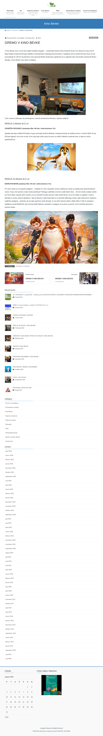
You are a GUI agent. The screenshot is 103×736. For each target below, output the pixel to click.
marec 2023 (9, 574)
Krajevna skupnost (11, 416)
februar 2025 (9, 493)
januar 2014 (9, 646)
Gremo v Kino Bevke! (19, 377)
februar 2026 (9, 459)
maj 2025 (8, 480)
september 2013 (10, 650)
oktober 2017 (9, 603)
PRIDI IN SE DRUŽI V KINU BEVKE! (24, 325)
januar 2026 (9, 464)
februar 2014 (9, 642)
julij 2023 (8, 557)
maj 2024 (8, 523)
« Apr (6, 717)
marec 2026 (9, 455)
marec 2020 (9, 595)
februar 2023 (9, 578)
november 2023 (10, 544)
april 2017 (8, 608)
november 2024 (10, 506)
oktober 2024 (9, 510)
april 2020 (8, 591)
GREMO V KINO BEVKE (35, 278)
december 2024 (10, 502)
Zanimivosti (9, 441)
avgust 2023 (9, 553)
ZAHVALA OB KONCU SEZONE (23, 315)
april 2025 (8, 485)
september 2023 (10, 548)
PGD (6, 428)
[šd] (47, 693)
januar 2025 (9, 497)
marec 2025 (9, 489)
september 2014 (10, 633)
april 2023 (8, 569)
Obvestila (26, 266)
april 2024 (8, 527)
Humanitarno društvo (12, 407)
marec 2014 (9, 637)
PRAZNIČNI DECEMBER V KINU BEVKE (26, 356)
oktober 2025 (9, 472)
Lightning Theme (51, 731)
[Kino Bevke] (14, 278)
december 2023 (10, 540)
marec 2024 (9, 531)
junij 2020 (8, 586)
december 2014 (10, 625)
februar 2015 (9, 620)
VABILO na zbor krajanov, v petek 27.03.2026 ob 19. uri (30, 305)
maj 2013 (8, 654)
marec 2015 (9, 616)
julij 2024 (8, 519)
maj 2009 (8, 658)
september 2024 (10, 514)
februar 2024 (9, 536)
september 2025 (10, 476)
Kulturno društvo (10, 420)
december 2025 (10, 468)
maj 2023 (8, 565)
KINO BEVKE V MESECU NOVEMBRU (25, 367)
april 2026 (8, 451)
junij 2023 (8, 561)
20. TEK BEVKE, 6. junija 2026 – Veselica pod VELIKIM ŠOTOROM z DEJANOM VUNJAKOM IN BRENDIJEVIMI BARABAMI (52, 294)
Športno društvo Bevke (12, 437)
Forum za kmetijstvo (11, 403)
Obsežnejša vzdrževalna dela (22, 387)
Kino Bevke (93, 37)
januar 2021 (9, 582)
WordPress (43, 731)
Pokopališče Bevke (11, 433)
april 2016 (8, 612)
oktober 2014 (9, 629)
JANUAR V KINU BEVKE (20, 346)
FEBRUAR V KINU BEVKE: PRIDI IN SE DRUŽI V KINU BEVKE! (33, 336)
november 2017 (10, 599)
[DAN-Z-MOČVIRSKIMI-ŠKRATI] (54, 693)
